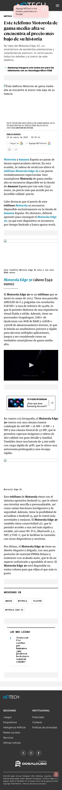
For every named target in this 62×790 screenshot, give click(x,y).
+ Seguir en (14, 143)
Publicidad (38, 717)
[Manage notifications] (56, 774)
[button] (57, 5)
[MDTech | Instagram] (31, 753)
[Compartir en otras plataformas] (16, 149)
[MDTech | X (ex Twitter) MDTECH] (23, 753)
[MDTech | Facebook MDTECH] (38, 753)
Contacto (37, 722)
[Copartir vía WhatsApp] (9, 149)
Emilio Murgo (14, 134)
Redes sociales (11, 732)
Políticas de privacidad (44, 727)
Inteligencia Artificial (14, 727)
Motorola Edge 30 (26, 171)
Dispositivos (10, 722)
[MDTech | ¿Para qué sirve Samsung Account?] (52, 403)
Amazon (8, 601)
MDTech (8, 16)
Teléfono (37, 601)
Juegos (7, 717)
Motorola (21, 205)
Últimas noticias (12, 742)
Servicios (8, 737)
